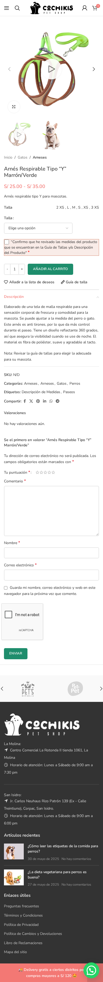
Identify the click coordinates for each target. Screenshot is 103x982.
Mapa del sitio (15, 951)
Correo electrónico (20, 565)
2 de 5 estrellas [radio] (41, 472)
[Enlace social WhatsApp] (51, 401)
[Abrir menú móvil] (6, 8)
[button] (9, 69)
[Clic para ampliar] (14, 107)
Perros (74, 383)
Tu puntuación (17, 472)
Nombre (12, 543)
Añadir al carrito (50, 269)
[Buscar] (17, 8)
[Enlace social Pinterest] (38, 401)
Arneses (40, 157)
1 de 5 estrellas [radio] (37, 472)
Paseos (69, 391)
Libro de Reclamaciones (23, 942)
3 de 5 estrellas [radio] (45, 472)
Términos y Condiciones (23, 915)
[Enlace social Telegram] (57, 401)
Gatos (22, 157)
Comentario (15, 481)
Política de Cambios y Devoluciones (33, 933)
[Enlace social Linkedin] (44, 401)
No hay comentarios (76, 859)
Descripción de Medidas (41, 391)
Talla (8, 218)
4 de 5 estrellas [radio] (49, 472)
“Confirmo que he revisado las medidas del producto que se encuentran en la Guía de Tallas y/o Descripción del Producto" (50, 247)
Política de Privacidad (21, 924)
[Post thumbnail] (14, 852)
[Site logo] (51, 7)
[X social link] (31, 401)
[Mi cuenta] (84, 8)
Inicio (8, 157)
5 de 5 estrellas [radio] (53, 472)
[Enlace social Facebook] (24, 401)
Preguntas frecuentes (21, 906)
